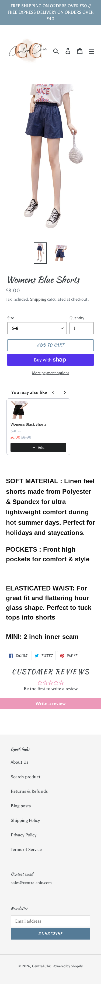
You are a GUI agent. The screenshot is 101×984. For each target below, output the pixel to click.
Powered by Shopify (68, 966)
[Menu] (91, 51)
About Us (19, 762)
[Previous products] (53, 392)
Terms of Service (26, 849)
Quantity (76, 318)
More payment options (50, 373)
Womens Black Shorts (28, 424)
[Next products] (65, 392)
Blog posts (21, 805)
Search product (25, 776)
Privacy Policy (23, 834)
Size (10, 318)
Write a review (51, 703)
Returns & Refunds (29, 791)
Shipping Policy (25, 820)
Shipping (38, 299)
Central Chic (41, 966)
